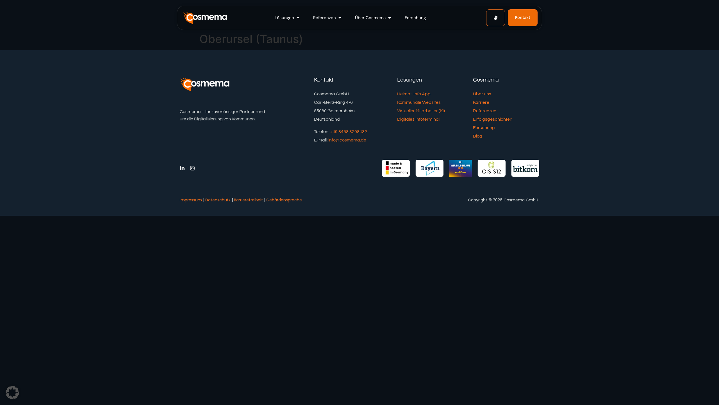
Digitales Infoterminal (418, 119)
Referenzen (484, 111)
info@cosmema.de (347, 140)
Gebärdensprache (284, 200)
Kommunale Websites (419, 102)
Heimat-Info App (414, 94)
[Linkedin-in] (182, 168)
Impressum (191, 200)
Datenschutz (218, 200)
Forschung (484, 127)
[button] (288, 17)
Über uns (482, 94)
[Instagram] (192, 168)
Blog (477, 136)
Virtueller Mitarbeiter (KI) (421, 111)
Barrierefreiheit (248, 200)
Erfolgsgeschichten (492, 119)
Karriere (481, 102)
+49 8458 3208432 (348, 131)
